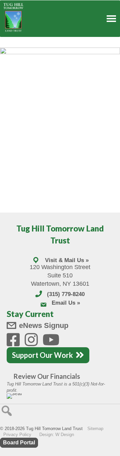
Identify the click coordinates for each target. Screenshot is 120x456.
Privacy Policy (17, 434)
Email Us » (66, 303)
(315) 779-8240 (66, 294)
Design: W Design (56, 434)
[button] (6, 410)
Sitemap (95, 428)
